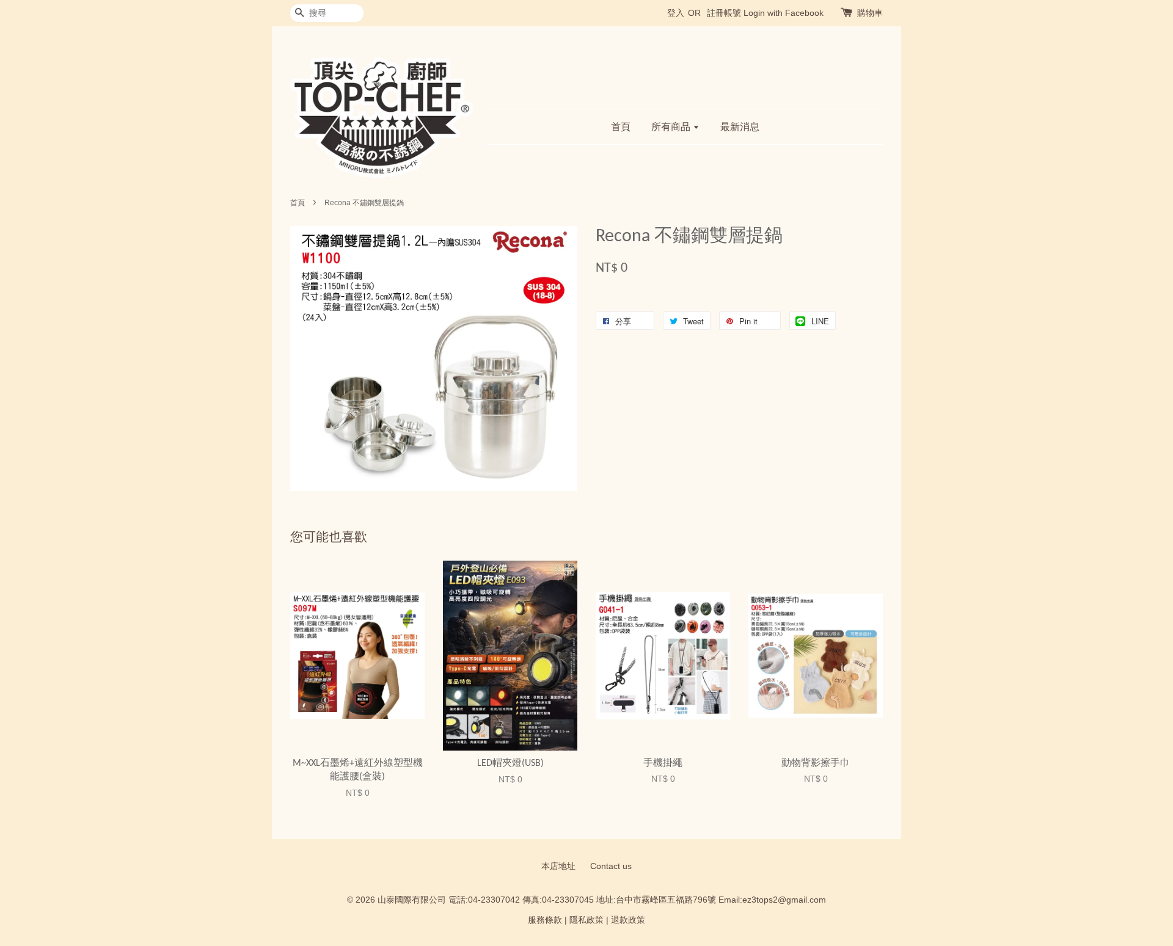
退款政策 (628, 920)
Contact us (611, 866)
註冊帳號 (724, 13)
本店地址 (558, 866)
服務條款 (545, 920)
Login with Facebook (784, 13)
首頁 (620, 127)
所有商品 (672, 127)
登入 (675, 13)
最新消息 (739, 127)
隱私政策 (586, 920)
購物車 (870, 13)
